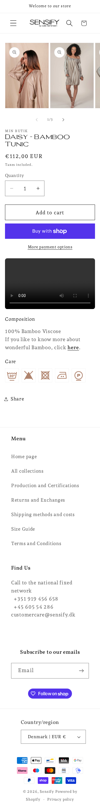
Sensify (47, 791)
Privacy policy (60, 799)
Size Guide (23, 529)
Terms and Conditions (36, 543)
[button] (13, 23)
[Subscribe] (81, 671)
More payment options (50, 246)
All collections (27, 471)
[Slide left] (37, 119)
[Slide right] (63, 119)
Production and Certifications (45, 485)
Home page (24, 456)
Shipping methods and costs (43, 514)
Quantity (14, 175)
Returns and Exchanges (38, 500)
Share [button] (17, 399)
